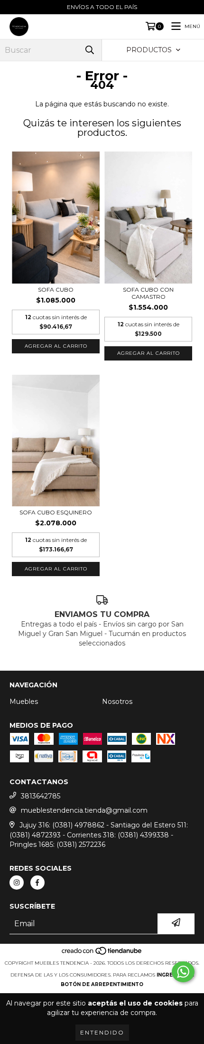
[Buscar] (89, 50)
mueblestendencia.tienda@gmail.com (84, 810)
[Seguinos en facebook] (37, 882)
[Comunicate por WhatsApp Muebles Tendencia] (183, 971)
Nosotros (117, 701)
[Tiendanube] (102, 953)
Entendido (102, 1032)
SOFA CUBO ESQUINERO (55, 512)
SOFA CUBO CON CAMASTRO (148, 293)
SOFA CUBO (56, 289)
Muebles (23, 701)
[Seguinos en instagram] (16, 882)
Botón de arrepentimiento (102, 984)
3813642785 (40, 796)
